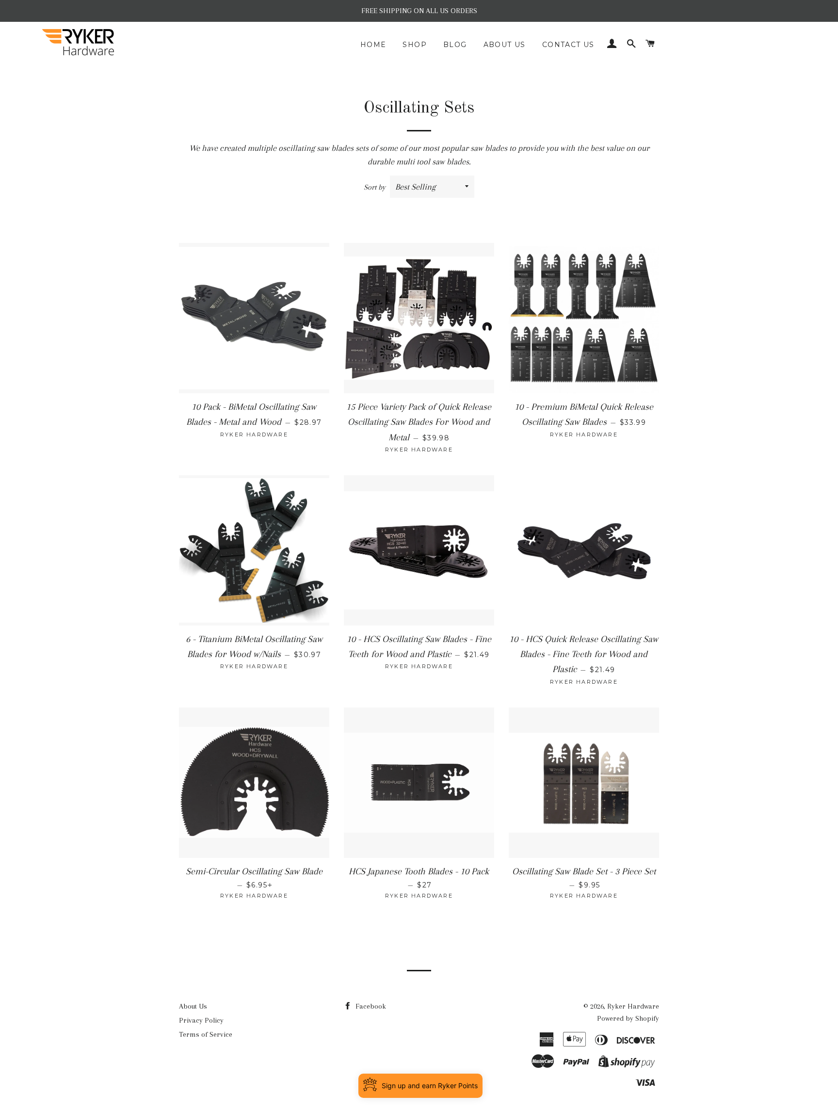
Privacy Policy (201, 1020)
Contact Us (568, 44)
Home (373, 44)
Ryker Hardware (633, 1006)
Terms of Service (205, 1034)
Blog (455, 44)
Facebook (370, 1006)
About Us (504, 44)
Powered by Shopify (628, 1018)
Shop (415, 44)
